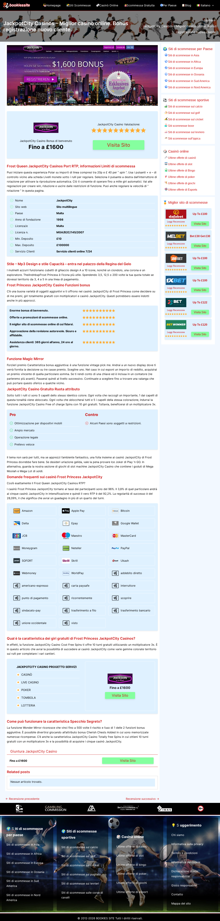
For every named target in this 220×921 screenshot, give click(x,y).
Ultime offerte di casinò (181, 157)
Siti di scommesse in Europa (185, 68)
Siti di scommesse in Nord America (189, 87)
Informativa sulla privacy (187, 844)
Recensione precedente (22, 798)
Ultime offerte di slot (179, 164)
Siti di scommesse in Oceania (185, 74)
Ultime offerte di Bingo (181, 170)
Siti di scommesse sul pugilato (81, 874)
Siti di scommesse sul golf (183, 112)
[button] (212, 5)
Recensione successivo (142, 798)
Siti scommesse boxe (180, 125)
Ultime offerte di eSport (132, 892)
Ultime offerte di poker (181, 176)
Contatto (177, 894)
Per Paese (170, 5)
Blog (188, 5)
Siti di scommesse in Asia (183, 55)
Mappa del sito (181, 903)
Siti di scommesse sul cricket (185, 119)
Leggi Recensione (176, 221)
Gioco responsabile (184, 885)
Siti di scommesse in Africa (184, 61)
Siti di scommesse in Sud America (188, 80)
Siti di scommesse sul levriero (185, 132)
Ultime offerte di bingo (131, 864)
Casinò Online (108, 5)
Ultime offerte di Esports (182, 189)
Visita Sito (118, 145)
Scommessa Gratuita (141, 5)
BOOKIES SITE (105, 918)
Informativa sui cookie (185, 862)
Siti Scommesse (80, 5)
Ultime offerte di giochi (181, 183)
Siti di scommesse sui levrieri (80, 883)
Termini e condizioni (184, 853)
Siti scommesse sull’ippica (183, 138)
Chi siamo (177, 835)
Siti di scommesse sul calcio (184, 106)
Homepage (53, 5)
